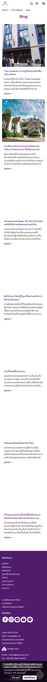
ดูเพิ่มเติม (7, 93)
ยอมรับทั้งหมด (29, 677)
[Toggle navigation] (43, 4)
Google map (13, 648)
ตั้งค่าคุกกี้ (16, 677)
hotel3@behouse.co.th (19, 654)
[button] (30, 3)
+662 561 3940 (12, 658)
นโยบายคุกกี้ (21, 672)
